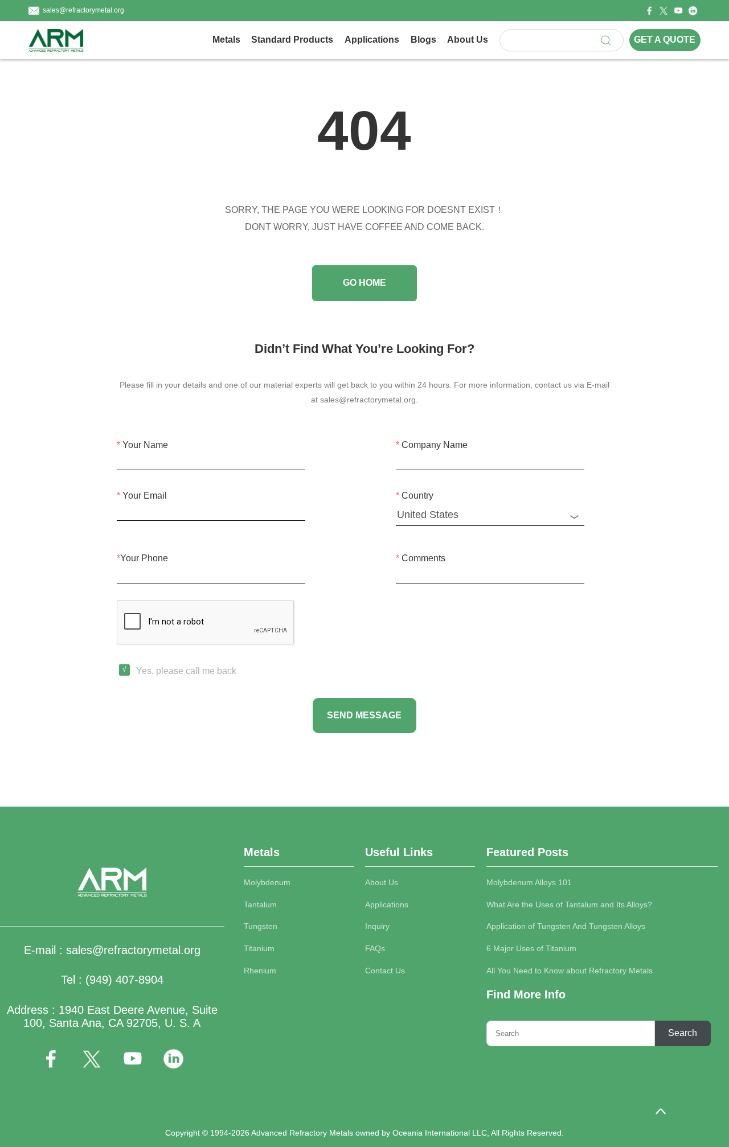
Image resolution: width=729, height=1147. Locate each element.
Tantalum (260, 905)
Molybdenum (267, 882)
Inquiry (377, 926)
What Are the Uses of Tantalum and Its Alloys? (569, 905)
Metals (226, 39)
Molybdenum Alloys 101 (529, 882)
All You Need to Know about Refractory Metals (569, 971)
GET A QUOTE (664, 40)
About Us (467, 39)
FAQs (375, 948)
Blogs (423, 39)
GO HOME (364, 282)
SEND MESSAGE (364, 715)
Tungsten (260, 926)
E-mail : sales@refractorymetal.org (112, 950)
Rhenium (260, 971)
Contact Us (385, 971)
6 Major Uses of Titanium (531, 948)
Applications (372, 39)
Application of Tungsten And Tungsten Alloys (565, 926)
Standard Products (292, 39)
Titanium (259, 948)
